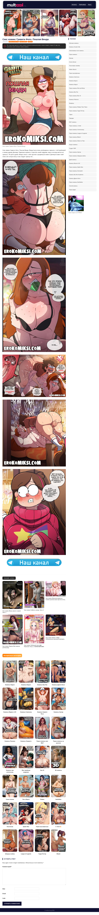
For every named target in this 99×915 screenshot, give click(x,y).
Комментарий (7, 866)
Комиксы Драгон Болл (74, 178)
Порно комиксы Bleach (75, 137)
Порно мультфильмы (74, 73)
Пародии (30, 41)
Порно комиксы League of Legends (78, 133)
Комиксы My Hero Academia (76, 174)
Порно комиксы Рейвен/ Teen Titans (78, 107)
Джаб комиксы (72, 159)
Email (4, 893)
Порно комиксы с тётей (75, 125)
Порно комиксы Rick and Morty (77, 88)
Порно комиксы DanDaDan (76, 182)
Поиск (89, 4)
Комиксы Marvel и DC (74, 163)
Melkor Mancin (72, 69)
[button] (92, 22)
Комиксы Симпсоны (74, 77)
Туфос (70, 114)
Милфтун (71, 103)
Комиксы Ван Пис (73, 92)
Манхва (71, 58)
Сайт (3, 898)
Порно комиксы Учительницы (76, 129)
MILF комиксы (72, 122)
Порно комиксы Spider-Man (76, 167)
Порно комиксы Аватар (75, 152)
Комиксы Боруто (73, 80)
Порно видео (72, 189)
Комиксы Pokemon (74, 99)
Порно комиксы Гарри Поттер (76, 110)
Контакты (74, 4)
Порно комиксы (23, 41)
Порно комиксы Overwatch (76, 171)
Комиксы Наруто (73, 84)
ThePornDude (82, 4)
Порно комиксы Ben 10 (75, 95)
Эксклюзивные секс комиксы (76, 50)
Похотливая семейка (74, 65)
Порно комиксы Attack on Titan (77, 140)
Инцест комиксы (73, 144)
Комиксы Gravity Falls (13, 41)
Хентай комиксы (73, 185)
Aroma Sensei (72, 62)
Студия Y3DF (72, 148)
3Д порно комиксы (74, 43)
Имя (3, 889)
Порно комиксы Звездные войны (77, 155)
